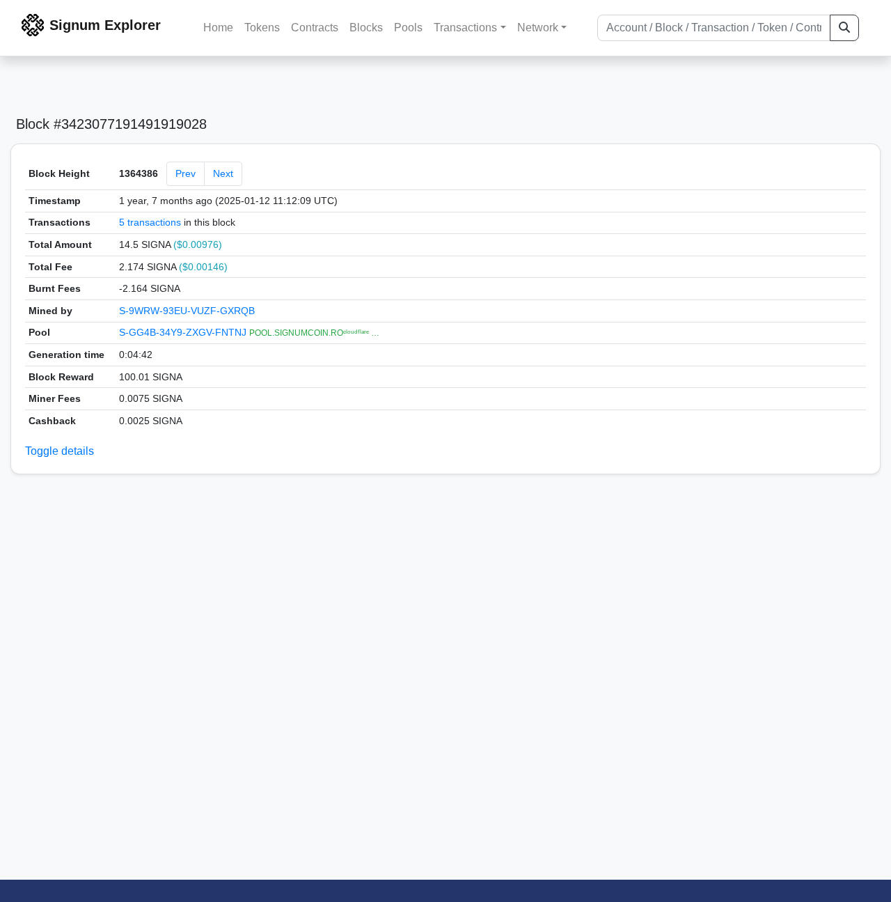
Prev (185, 173)
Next (223, 173)
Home (218, 27)
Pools (408, 27)
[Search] (844, 28)
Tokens (262, 27)
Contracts (314, 27)
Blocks (366, 27)
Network (537, 27)
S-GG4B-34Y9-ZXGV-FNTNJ (184, 332)
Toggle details (59, 451)
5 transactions (150, 222)
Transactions (465, 27)
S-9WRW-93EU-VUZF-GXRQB (187, 310)
